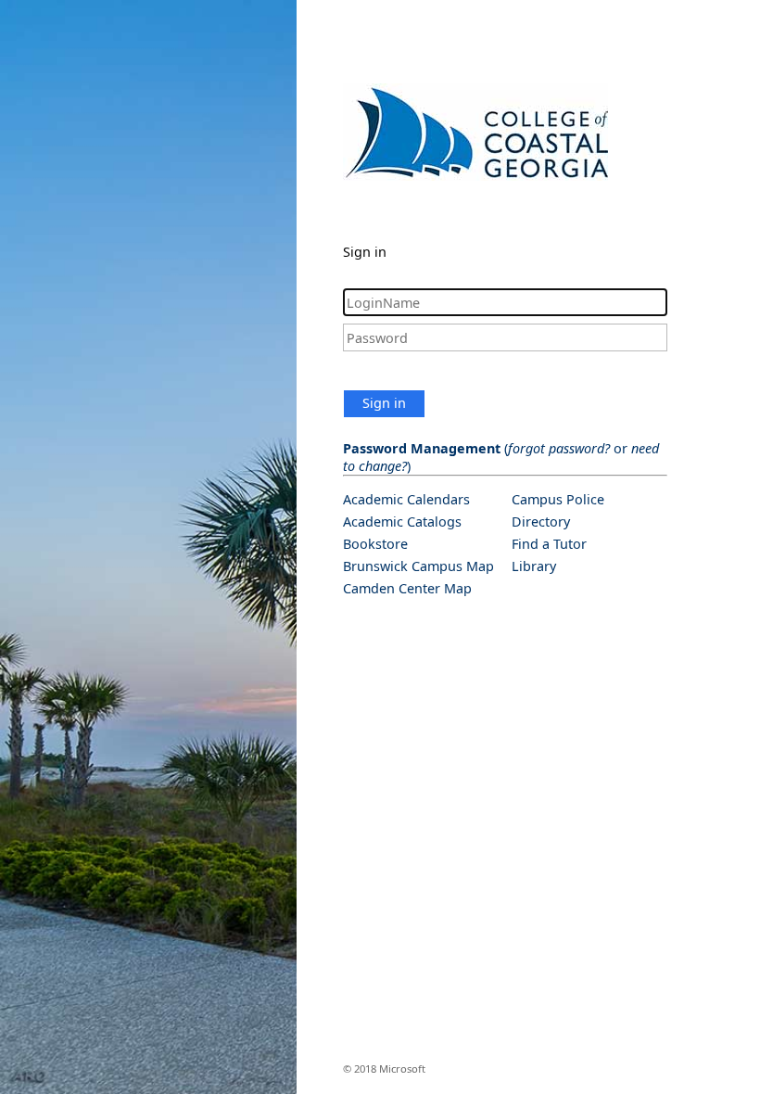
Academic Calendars (406, 499)
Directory (541, 521)
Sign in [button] (384, 403)
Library (534, 566)
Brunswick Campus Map (418, 566)
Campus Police (558, 499)
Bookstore (375, 544)
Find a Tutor (549, 544)
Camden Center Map (407, 588)
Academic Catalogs (402, 521)
